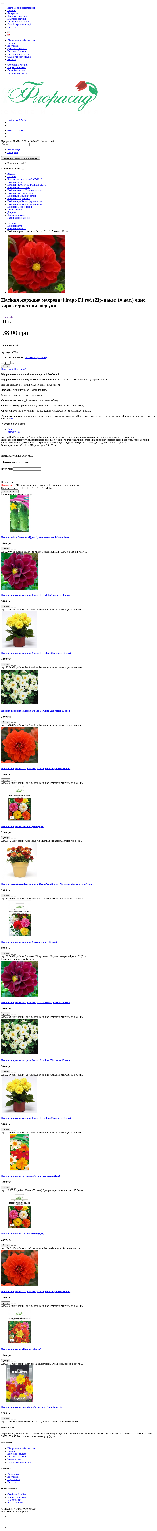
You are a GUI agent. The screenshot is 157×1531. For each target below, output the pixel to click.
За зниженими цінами (18, 217)
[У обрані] (12, 549)
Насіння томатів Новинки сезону (24, 190)
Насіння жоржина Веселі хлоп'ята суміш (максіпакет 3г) (32, 1407)
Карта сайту (13, 1479)
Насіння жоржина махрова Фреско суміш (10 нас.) (29, 942)
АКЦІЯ (11, 173)
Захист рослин (15, 209)
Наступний (20, 369)
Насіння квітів (14, 182)
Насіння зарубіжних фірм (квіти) (24, 201)
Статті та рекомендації (19, 24)
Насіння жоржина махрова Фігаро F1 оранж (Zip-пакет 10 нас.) (36, 768)
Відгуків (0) (13, 432)
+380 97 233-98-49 (16, 119)
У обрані (5, 424)
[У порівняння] (15, 549)
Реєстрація (12, 152)
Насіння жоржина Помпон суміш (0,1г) (22, 826)
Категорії (6, 168)
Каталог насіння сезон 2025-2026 (24, 179)
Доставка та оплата (17, 16)
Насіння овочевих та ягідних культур (26, 184)
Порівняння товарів (17, 73)
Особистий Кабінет (17, 64)
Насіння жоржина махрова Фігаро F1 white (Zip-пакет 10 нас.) (35, 710)
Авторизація (13, 149)
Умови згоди (14, 1459)
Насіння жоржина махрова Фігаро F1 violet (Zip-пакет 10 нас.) (35, 595)
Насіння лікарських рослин (21, 195)
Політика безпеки (16, 18)
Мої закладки (14, 1500)
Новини (11, 27)
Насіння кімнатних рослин (21, 193)
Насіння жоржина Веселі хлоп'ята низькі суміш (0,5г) (30, 1176)
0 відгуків (8, 317)
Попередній (7, 369)
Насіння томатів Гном (18, 187)
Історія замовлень (16, 67)
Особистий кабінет (17, 1494)
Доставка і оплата (16, 1453)
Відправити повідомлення (21, 7)
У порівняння (18, 424)
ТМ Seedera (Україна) (36, 357)
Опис (10, 429)
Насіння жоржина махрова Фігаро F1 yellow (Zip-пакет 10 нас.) (36, 653)
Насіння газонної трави (19, 206)
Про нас (11, 10)
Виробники (13, 1474)
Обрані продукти (16, 70)
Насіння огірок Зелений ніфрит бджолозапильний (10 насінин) (35, 537)
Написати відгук (9, 491)
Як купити (13, 13)
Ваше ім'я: (6, 469)
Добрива (11, 212)
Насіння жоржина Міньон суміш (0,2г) (22, 1349)
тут (11, 418)
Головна (11, 176)
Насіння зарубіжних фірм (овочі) (24, 204)
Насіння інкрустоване (18, 198)
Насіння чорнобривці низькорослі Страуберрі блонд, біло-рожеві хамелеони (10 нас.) (47, 884)
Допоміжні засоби (16, 215)
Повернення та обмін (18, 21)
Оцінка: (5, 488)
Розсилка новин (15, 1502)
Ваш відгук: (7, 482)
